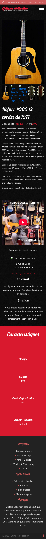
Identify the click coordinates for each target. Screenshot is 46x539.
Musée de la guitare (19, 2)
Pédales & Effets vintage (24, 464)
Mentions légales (24, 494)
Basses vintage (24, 455)
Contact (30, 2)
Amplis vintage (24, 459)
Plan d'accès (39, 2)
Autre (24, 468)
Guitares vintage (24, 451)
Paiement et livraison (24, 481)
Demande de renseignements (23, 250)
